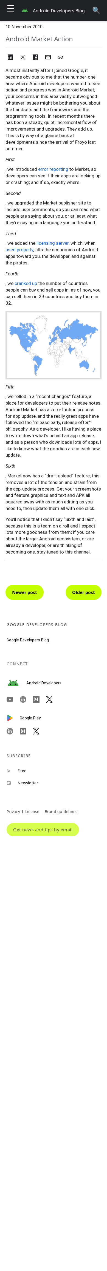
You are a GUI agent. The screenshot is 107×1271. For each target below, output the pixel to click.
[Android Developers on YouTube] (13, 699)
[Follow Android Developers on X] (52, 699)
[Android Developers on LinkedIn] (26, 699)
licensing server (52, 243)
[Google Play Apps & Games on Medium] (26, 731)
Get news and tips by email (42, 830)
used (10, 249)
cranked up (26, 283)
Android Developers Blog (59, 11)
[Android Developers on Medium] (39, 699)
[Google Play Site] (13, 718)
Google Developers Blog (28, 640)
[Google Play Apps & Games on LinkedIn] (13, 731)
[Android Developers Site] (16, 683)
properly (25, 249)
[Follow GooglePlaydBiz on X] (39, 731)
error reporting (53, 169)
